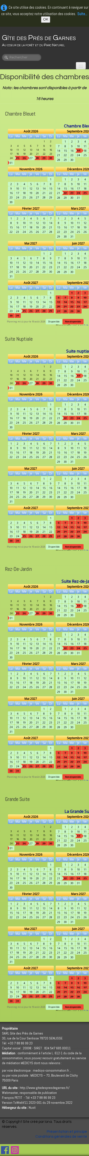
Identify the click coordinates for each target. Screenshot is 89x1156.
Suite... (82, 13)
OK (45, 19)
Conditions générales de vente (61, 1136)
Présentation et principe (67, 1131)
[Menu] (81, 65)
